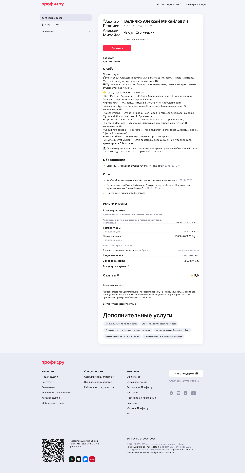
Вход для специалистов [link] (98, 382)
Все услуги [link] (48, 382)
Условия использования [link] (56, 392)
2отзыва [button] (147, 33)
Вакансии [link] (132, 403)
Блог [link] (129, 413)
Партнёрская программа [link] (141, 397)
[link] (117, 48)
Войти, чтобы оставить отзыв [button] (119, 303)
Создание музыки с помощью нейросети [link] (127, 250)
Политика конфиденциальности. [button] (157, 452)
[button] (66, 17)
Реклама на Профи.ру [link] (139, 387)
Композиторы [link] (112, 227)
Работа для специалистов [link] (99, 387)
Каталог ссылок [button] (51, 397)
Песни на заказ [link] (112, 236)
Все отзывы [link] (48, 387)
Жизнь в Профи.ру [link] (137, 408)
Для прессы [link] (133, 392)
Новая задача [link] (50, 376)
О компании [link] (134, 376)
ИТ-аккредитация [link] (137, 382)
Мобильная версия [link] (53, 403)
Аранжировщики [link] (114, 210)
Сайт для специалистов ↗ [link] (99, 376)
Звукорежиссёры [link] (114, 260)
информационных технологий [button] (143, 446)
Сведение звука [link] (113, 255)
